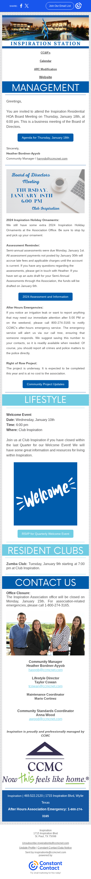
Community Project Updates (45, 384)
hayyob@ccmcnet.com (52, 158)
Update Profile (27, 847)
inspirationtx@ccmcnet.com (50, 852)
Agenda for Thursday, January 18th (45, 137)
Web (42, 77)
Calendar (45, 61)
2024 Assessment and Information (45, 296)
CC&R (44, 52)
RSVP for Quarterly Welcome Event (45, 533)
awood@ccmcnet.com (45, 719)
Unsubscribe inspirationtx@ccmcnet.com (45, 843)
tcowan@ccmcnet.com (45, 686)
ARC (37, 69)
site (49, 77)
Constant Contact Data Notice (55, 847)
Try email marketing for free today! (45, 873)
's (49, 52)
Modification (49, 69)
